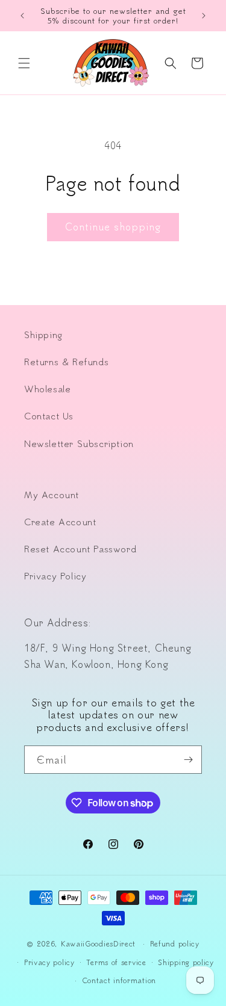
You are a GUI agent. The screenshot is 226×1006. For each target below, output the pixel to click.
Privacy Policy (55, 576)
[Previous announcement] (22, 15)
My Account (51, 495)
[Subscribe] (188, 759)
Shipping (43, 335)
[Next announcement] (203, 15)
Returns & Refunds (66, 362)
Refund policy (174, 943)
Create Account (60, 522)
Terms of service (116, 962)
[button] (24, 63)
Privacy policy (49, 962)
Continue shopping (113, 226)
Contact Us (49, 416)
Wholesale (47, 389)
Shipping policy (186, 962)
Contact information (119, 980)
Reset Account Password (80, 549)
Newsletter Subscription (79, 443)
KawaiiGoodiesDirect (98, 943)
